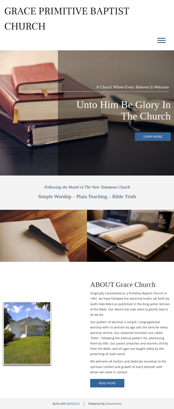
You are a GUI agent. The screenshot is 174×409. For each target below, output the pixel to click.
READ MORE (107, 383)
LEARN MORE (152, 137)
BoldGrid (73, 404)
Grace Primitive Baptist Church (66, 19)
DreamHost (114, 404)
